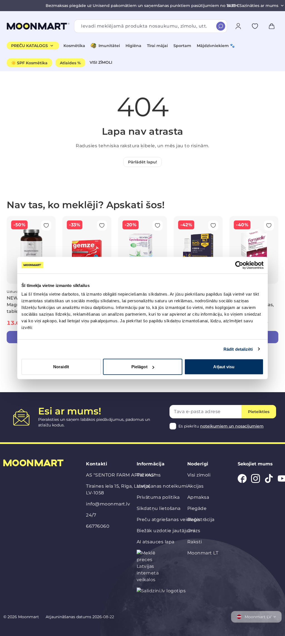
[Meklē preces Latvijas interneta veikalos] (149, 566)
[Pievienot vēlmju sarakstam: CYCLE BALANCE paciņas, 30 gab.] (158, 225)
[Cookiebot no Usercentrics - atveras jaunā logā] (239, 265)
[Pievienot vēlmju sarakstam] (255, 26)
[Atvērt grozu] (271, 26)
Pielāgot (139, 366)
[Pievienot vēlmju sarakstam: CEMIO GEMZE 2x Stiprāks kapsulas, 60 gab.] (102, 225)
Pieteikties (258, 411)
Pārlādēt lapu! (142, 161)
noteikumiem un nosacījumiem (232, 426)
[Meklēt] (220, 26)
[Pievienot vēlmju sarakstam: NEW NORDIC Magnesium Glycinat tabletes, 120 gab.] (46, 225)
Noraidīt (61, 366)
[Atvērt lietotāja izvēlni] (238, 26)
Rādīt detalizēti (238, 349)
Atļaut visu (223, 366)
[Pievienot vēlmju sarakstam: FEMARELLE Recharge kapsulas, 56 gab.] (269, 225)
